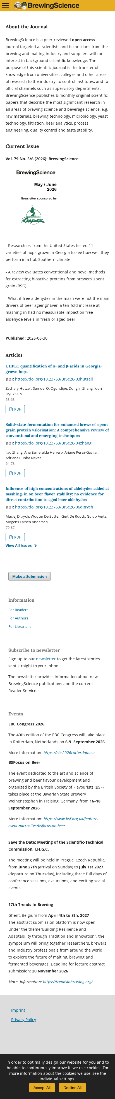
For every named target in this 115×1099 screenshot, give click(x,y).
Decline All (72, 1087)
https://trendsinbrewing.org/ (68, 981)
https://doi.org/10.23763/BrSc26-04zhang (53, 443)
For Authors (18, 618)
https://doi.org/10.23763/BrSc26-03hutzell (54, 379)
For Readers (18, 609)
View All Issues (19, 545)
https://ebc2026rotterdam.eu (69, 752)
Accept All (42, 1087)
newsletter (46, 658)
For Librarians (19, 626)
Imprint (18, 1010)
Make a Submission (29, 576)
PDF (17, 409)
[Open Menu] (5, 5)
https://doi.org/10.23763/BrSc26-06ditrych (54, 507)
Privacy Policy (23, 1019)
